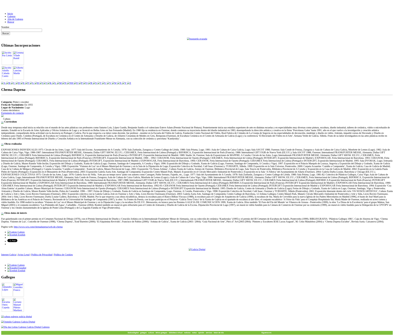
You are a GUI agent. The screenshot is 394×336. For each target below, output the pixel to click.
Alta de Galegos (15, 19)
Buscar (10, 22)
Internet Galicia (8, 254)
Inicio (10, 13)
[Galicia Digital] (197, 249)
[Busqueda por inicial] (3, 83)
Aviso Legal (24, 254)
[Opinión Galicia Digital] (18, 321)
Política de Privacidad (41, 254)
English (21, 234)
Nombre (5, 27)
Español (22, 268)
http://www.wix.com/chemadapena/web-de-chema (38, 226)
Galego (21, 232)
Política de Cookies (63, 254)
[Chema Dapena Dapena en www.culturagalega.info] (2, 116)
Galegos (11, 16)
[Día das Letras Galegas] (25, 327)
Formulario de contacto (12, 113)
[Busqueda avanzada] (197, 39)
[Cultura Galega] (16, 316)
